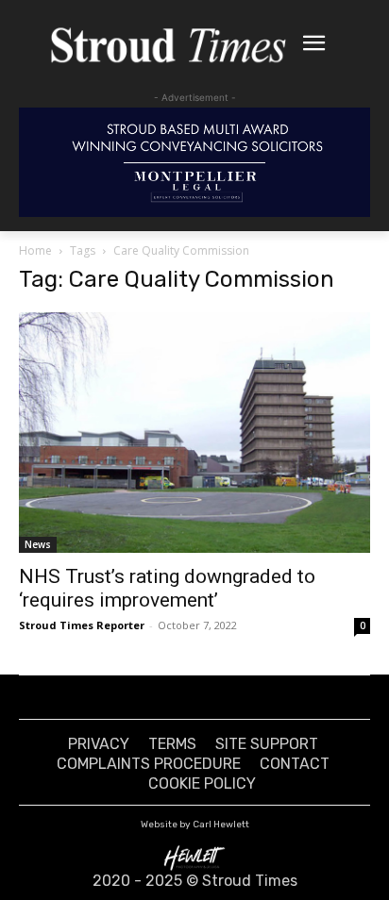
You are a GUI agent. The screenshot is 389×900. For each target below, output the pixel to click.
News (38, 544)
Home (35, 250)
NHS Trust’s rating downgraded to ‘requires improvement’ (167, 588)
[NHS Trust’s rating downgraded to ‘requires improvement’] (194, 432)
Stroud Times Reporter (81, 625)
